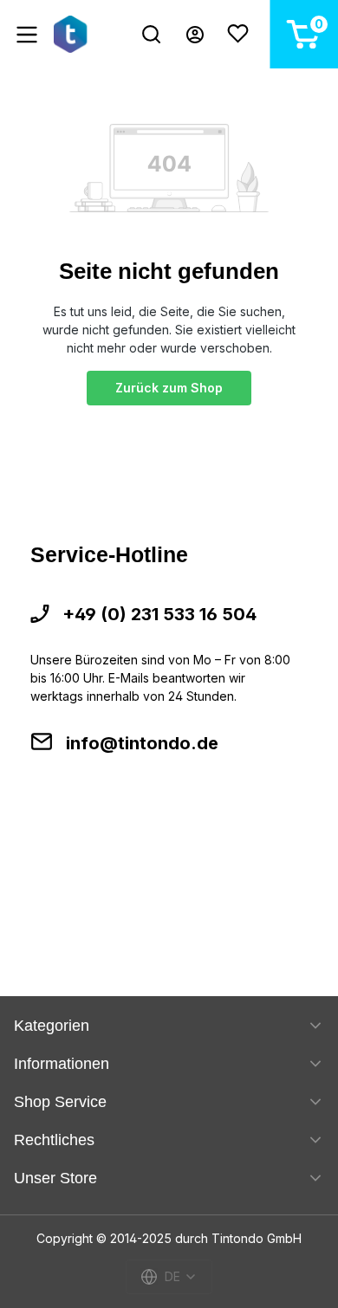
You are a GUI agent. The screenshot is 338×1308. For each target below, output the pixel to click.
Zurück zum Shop (169, 387)
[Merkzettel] (238, 34)
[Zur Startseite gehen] (73, 34)
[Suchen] (151, 34)
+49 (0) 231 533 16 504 (159, 614)
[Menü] (27, 34)
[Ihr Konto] (195, 34)
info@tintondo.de (142, 743)
